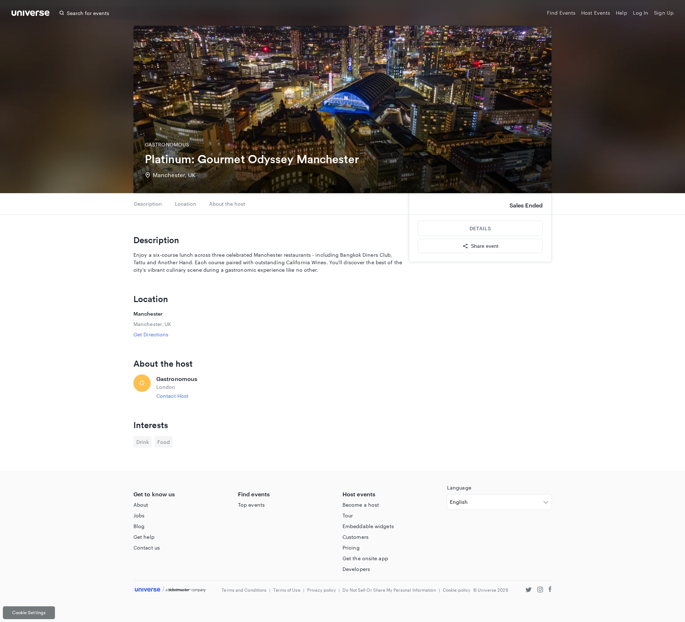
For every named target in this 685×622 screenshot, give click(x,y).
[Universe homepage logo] (30, 14)
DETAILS (480, 228)
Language (459, 488)
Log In (641, 13)
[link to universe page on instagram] (540, 590)
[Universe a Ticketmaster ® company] (170, 589)
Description (148, 204)
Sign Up (664, 13)
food (163, 442)
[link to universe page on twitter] (529, 590)
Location (185, 204)
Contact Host (172, 396)
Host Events (595, 13)
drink (142, 442)
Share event (484, 246)
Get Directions (150, 334)
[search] (62, 13)
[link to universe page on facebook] (550, 590)
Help (621, 13)
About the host (227, 204)
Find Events (561, 13)
